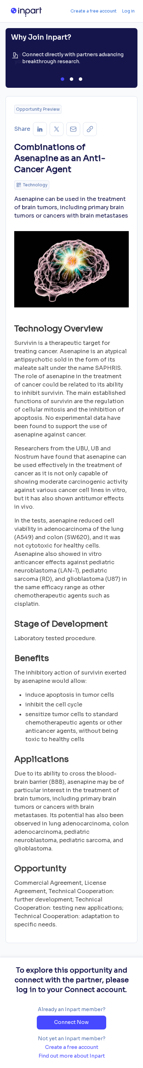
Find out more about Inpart (72, 1056)
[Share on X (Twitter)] (57, 129)
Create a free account (93, 11)
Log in (128, 11)
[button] (90, 129)
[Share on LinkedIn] (40, 129)
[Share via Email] (73, 129)
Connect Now (71, 1022)
